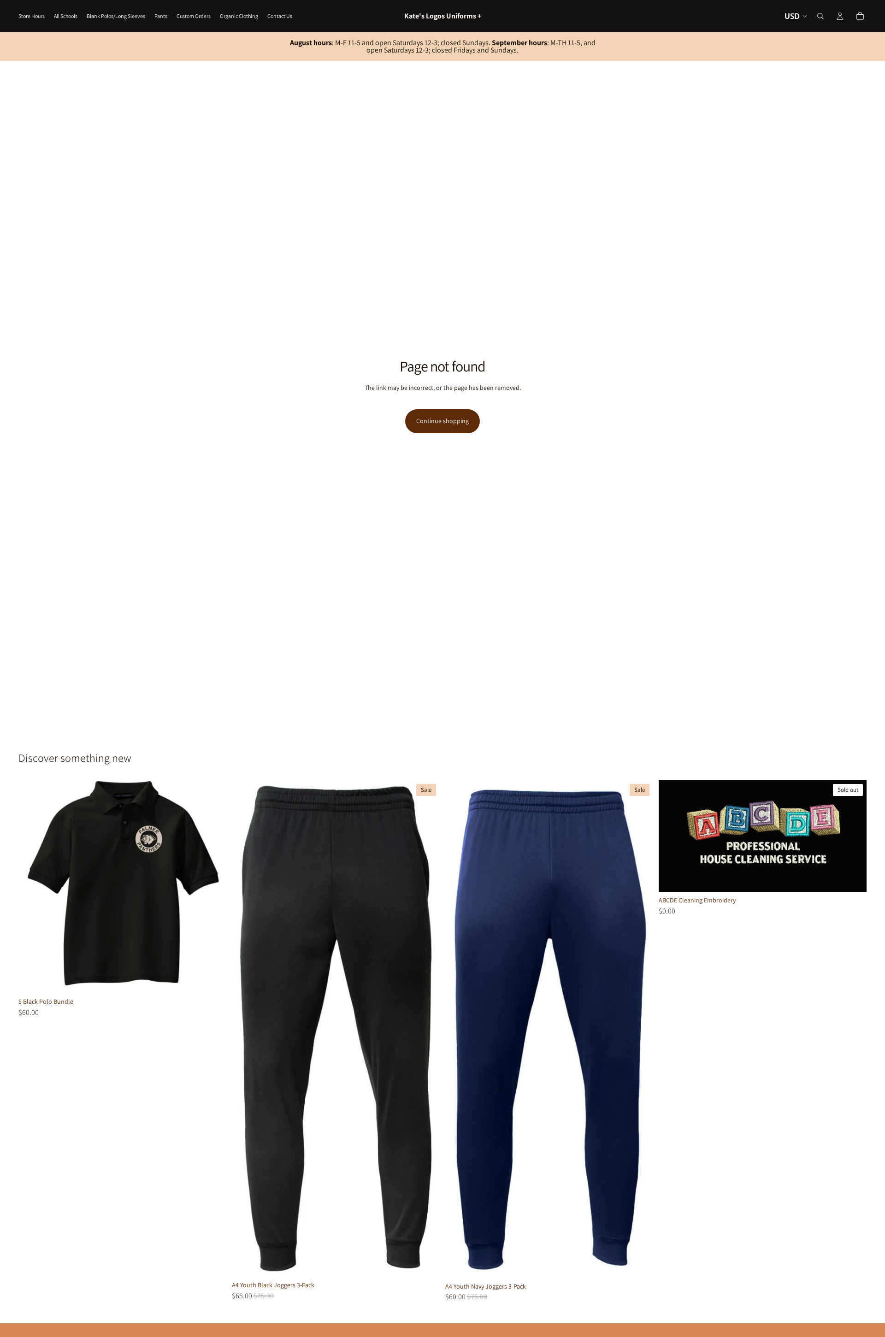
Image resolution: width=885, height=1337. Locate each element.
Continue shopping (442, 421)
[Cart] (860, 16)
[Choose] (212, 979)
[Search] (820, 16)
